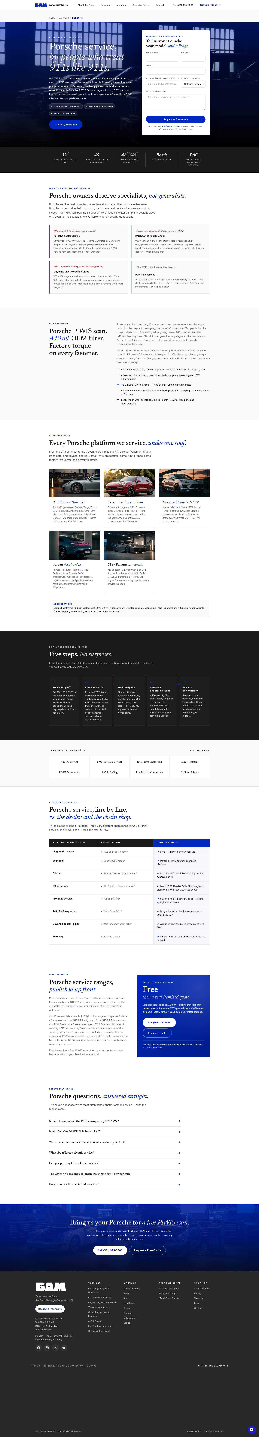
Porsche (128, 1313)
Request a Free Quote (210, 5)
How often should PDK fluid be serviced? (114, 1132)
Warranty (198, 1298)
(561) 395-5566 (43, 1329)
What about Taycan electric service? (114, 1153)
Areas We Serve (142, 5)
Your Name (153, 52)
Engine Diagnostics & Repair (102, 1302)
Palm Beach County (169, 1288)
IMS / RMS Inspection (149, 762)
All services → (200, 750)
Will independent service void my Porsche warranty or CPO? (114, 1142)
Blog (196, 1303)
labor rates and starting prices (171, 1044)
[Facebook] (38, 1347)
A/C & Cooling (109, 772)
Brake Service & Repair (99, 1297)
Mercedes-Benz (132, 1288)
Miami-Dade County (169, 1298)
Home (52, 18)
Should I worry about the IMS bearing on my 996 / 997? (114, 1121)
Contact (160, 5)
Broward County (167, 1293)
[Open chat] (252, 1430)
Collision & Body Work (99, 1331)
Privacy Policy (194, 1431)
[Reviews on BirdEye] (64, 1347)
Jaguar (127, 1308)
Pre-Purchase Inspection (149, 772)
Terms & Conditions (214, 1431)
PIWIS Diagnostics (69, 772)
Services (106, 5)
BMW (126, 1293)
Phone (185, 52)
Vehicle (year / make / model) (162, 78)
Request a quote (157, 1033)
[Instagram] (47, 1347)
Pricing (197, 1293)
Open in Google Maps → (213, 1366)
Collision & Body (190, 772)
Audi (126, 1298)
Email (150, 65)
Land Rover (129, 1303)
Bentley (127, 1323)
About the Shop (87, 5)
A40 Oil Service (69, 762)
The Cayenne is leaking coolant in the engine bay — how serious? (114, 1174)
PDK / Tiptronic (190, 762)
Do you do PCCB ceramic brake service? (114, 1184)
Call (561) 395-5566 (66, 124)
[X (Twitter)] (55, 1347)
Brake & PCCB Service (109, 762)
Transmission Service (99, 1307)
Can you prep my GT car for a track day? (114, 1163)
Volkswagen (130, 1318)
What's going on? (156, 91)
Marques (122, 5)
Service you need (191, 78)
